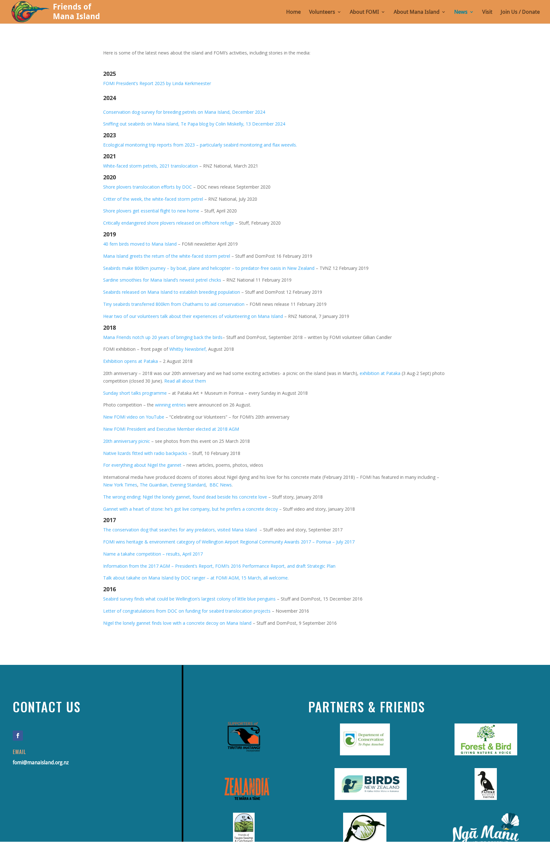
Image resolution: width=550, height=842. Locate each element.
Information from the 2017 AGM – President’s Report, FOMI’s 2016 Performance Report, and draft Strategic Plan (219, 566)
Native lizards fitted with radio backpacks (145, 453)
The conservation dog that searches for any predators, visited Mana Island (180, 530)
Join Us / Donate (520, 12)
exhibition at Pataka (380, 373)
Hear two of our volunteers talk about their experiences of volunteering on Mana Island (193, 316)
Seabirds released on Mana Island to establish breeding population (171, 292)
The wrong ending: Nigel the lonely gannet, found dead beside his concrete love (185, 497)
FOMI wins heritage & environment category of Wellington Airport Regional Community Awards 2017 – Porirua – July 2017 (229, 542)
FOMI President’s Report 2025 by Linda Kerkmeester (157, 83)
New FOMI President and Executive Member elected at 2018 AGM (171, 429)
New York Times (120, 485)
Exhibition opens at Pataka (130, 361)
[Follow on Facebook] (18, 735)
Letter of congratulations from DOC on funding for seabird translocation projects (187, 611)
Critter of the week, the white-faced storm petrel (153, 199)
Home (293, 12)
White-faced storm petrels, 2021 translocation (150, 166)
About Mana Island (417, 12)
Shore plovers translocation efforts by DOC (147, 187)
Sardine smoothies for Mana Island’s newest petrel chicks (162, 280)
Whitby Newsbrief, (188, 349)
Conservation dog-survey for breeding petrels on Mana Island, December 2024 (184, 112)
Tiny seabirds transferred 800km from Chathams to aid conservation (173, 304)
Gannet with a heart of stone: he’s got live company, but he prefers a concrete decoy (190, 509)
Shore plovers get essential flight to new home (151, 211)
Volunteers (322, 12)
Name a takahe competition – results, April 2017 (153, 554)
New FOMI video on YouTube (133, 417)
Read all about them (185, 381)
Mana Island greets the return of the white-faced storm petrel (166, 256)
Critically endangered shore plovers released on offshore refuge (168, 223)
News (461, 12)
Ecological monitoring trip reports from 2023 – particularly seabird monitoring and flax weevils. (200, 145)
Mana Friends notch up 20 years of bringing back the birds (162, 337)
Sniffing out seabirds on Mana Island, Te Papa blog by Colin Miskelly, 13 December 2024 (194, 124)
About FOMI (364, 12)
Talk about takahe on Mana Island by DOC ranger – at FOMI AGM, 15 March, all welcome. (196, 578)
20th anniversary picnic (126, 441)
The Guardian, (155, 485)
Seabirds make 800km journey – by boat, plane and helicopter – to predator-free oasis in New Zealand (208, 268)
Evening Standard (188, 485)
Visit (487, 12)
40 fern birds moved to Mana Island (140, 244)
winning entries (170, 405)
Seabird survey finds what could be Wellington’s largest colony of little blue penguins (190, 599)
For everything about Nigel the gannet (142, 465)
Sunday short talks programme (135, 393)
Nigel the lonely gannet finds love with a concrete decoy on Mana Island (177, 623)
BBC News (220, 485)
